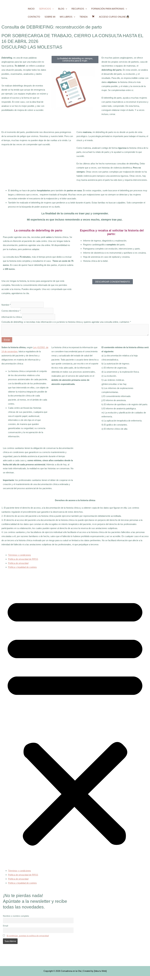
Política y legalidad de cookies (22, 567)
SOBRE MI (50, 16)
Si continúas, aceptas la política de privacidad (28, 936)
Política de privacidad (18, 563)
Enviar (7, 339)
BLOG (61, 8)
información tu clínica (11, 317)
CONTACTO (34, 16)
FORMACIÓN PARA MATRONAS (107, 8)
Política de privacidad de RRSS (23, 559)
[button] (52, 9)
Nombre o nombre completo (16, 916)
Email (5, 926)
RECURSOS (77, 8)
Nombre (6, 305)
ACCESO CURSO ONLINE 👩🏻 (114, 16)
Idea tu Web (100, 971)
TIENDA (84, 16)
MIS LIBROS (66, 16)
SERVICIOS (45, 8)
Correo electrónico (11, 311)
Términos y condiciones (19, 555)
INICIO (31, 8)
